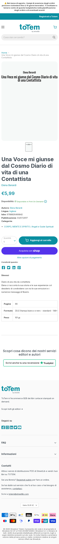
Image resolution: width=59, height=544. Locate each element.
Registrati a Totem (48, 16)
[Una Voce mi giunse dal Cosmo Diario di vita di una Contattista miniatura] (29, 147)
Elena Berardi (8, 185)
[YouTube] (19, 427)
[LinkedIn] (11, 427)
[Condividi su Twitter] (9, 268)
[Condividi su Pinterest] (19, 268)
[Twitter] (15, 427)
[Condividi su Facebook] (3, 268)
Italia (28, 505)
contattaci (17, 488)
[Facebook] (3, 427)
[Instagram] (7, 427)
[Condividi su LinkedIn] (14, 268)
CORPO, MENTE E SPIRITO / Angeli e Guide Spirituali (29, 226)
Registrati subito (24, 480)
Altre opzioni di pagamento (29, 257)
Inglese (12, 211)
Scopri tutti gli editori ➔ (12, 409)
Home (4, 53)
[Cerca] (54, 37)
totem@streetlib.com (19, 494)
